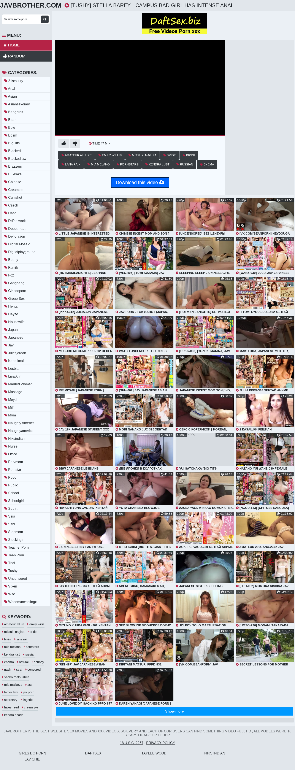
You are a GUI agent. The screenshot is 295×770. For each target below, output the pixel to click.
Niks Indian (214, 753)
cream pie (30, 707)
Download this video (137, 182)
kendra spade (13, 715)
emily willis (111, 155)
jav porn (28, 692)
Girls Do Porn (32, 753)
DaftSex (93, 753)
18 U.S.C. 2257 (131, 743)
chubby (38, 662)
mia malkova (12, 684)
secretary (10, 700)
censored (34, 669)
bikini (190, 155)
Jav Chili (33, 759)
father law (10, 692)
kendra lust (159, 164)
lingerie (27, 700)
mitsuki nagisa (143, 155)
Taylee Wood (154, 753)
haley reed (11, 707)
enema (208, 164)
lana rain (72, 164)
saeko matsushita (16, 677)
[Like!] (63, 143)
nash (7, 669)
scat (18, 669)
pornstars (128, 164)
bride (171, 155)
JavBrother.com (30, 5)
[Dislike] (75, 143)
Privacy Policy (160, 743)
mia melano (100, 164)
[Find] (45, 19)
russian (186, 164)
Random (16, 56)
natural (23, 662)
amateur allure (78, 155)
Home (13, 45)
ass (30, 684)
